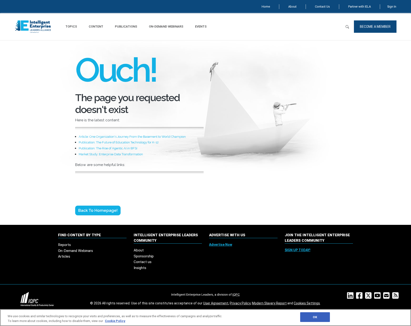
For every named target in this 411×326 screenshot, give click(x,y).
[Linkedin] (351, 297)
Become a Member (375, 26)
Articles (64, 256)
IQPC (236, 294)
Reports (64, 245)
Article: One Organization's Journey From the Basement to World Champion (132, 136)
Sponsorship (144, 256)
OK (315, 317)
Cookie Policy (115, 321)
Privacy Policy (240, 303)
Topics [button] (71, 26)
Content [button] (96, 26)
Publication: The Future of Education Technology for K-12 (119, 142)
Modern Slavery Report (269, 303)
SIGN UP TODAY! (297, 250)
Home (266, 6)
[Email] (387, 297)
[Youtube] (378, 297)
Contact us (143, 262)
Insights (140, 268)
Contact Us (322, 6)
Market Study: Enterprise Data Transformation (111, 154)
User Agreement (215, 303)
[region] (205, 317)
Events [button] (201, 26)
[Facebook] (360, 297)
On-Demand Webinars (166, 26)
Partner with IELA (359, 6)
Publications (126, 26)
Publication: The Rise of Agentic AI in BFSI (108, 148)
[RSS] (396, 297)
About (292, 6)
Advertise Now (220, 244)
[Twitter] (369, 297)
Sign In (391, 6)
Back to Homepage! (97, 210)
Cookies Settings (307, 303)
